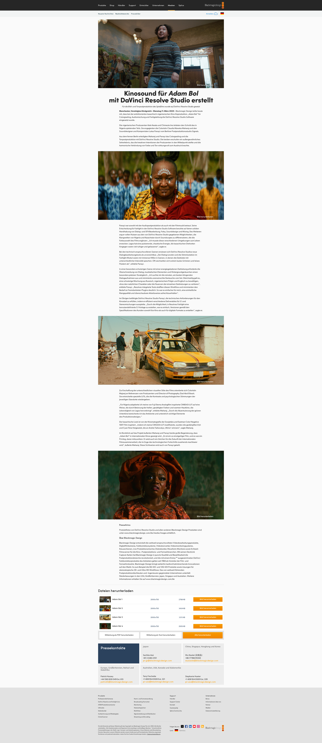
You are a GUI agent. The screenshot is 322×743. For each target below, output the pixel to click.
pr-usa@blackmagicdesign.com (158, 681)
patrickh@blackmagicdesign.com (117, 682)
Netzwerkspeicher (140, 708)
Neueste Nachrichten (106, 14)
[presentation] (101, 53)
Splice (181, 5)
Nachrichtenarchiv (122, 14)
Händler (121, 5)
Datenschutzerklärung (213, 711)
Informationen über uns (213, 702)
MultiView (137, 711)
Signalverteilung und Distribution (145, 714)
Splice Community (176, 711)
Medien (171, 5)
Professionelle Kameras (105, 699)
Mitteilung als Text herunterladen (161, 635)
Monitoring (137, 705)
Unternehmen (158, 5)
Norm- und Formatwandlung (143, 699)
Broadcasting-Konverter (142, 702)
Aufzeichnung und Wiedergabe (108, 714)
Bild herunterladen (205, 85)
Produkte (102, 5)
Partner (208, 705)
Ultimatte (101, 708)
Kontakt (172, 705)
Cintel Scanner (103, 717)
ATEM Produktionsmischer (106, 705)
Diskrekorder (102, 711)
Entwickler (144, 5)
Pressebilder (135, 14)
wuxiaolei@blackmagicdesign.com (201, 661)
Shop (112, 5)
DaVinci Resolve (109, 702)
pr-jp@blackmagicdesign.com (157, 661)
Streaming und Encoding (142, 717)
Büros (207, 699)
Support (132, 5)
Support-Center (175, 702)
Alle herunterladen (203, 635)
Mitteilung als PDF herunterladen (119, 635)
